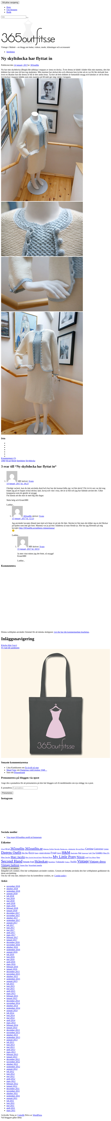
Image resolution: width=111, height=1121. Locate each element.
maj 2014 (10, 1018)
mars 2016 (10, 964)
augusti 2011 (11, 1098)
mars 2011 (10, 1110)
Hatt (79, 853)
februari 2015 (12, 996)
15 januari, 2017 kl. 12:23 (23, 518)
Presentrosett (19, 772)
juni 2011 (10, 1103)
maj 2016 (10, 959)
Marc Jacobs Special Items (33, 857)
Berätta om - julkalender (67, 849)
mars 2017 (10, 935)
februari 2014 (12, 1025)
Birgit (13, 461)
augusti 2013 (11, 1040)
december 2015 (13, 971)
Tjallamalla (60, 862)
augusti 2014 (11, 1010)
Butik (8, 12)
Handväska (74, 853)
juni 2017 (10, 928)
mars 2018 (10, 906)
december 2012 (13, 1059)
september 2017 (13, 920)
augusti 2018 (11, 893)
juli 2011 (10, 1101)
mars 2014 (10, 1023)
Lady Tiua (92, 853)
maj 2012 (10, 1076)
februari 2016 (12, 967)
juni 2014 (10, 1015)
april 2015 (10, 991)
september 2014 (13, 1008)
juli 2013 (10, 1042)
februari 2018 (12, 908)
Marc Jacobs (18, 857)
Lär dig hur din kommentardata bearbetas (71, 632)
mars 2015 (10, 993)
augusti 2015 (11, 981)
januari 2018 (11, 910)
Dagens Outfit (11, 852)
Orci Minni (92, 857)
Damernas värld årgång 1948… (33, 770)
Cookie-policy (60, 876)
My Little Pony (64, 857)
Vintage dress (97, 861)
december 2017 (13, 913)
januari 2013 (11, 1057)
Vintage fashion (10, 865)
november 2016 (13, 945)
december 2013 (13, 1030)
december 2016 (13, 942)
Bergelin (57, 849)
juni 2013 (10, 1045)
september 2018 (13, 891)
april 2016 (10, 962)
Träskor (67, 862)
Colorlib (20, 1115)
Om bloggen (11, 10)
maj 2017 (10, 930)
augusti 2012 (11, 1069)
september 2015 (13, 979)
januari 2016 (11, 969)
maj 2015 (10, 988)
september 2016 (13, 949)
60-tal (8, 461)
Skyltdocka (30, 461)
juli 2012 (10, 1071)
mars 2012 (10, 1081)
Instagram (85, 853)
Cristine (106, 849)
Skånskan (41, 861)
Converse (98, 848)
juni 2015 (10, 986)
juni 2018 (10, 898)
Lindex (99, 852)
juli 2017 (10, 925)
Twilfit (73, 861)
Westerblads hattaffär (35, 865)
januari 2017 (11, 940)
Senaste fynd (28, 862)
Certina (89, 848)
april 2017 (10, 932)
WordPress (37, 1115)
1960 (3, 461)
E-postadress (6, 788)
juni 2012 (10, 1074)
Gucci (59, 853)
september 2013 (13, 1037)
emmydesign (44, 853)
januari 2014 (11, 1027)
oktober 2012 (12, 1064)
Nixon (81, 857)
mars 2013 (10, 1052)
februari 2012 (12, 1084)
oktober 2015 (12, 976)
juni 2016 (10, 957)
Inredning (10, 52)
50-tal (3, 849)
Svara (31, 481)
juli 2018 (10, 896)
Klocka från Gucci (9, 645)
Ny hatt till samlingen (10, 648)
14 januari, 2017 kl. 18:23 (17, 483)
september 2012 (13, 1066)
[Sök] (27, 17)
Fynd (53, 852)
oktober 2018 (12, 889)
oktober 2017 (12, 918)
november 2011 (13, 1091)
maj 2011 (10, 1105)
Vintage (83, 861)
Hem (8, 7)
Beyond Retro (80, 849)
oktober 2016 (12, 947)
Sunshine (51, 862)
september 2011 (13, 1096)
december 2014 (13, 1001)
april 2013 (10, 1049)
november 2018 (13, 886)
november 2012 (13, 1062)
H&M (66, 852)
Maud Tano (11, 770)
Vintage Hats (24, 865)
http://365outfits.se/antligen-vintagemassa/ (37, 528)
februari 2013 (12, 1054)
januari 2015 (11, 998)
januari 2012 (11, 1086)
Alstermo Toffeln (48, 849)
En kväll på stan (32, 767)
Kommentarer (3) (8, 458)
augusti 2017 (11, 923)
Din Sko (25, 853)
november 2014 (13, 1003)
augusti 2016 (11, 952)
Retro (98, 857)
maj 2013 (10, 1047)
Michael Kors (47, 857)
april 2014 (10, 1020)
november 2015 (13, 974)
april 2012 (10, 1079)
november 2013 (13, 1032)
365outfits (34, 65)
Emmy (37, 853)
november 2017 (13, 915)
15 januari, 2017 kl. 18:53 (28, 549)
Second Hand (11, 861)
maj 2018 (10, 901)
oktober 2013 (12, 1035)
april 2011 (10, 1108)
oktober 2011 (12, 1093)
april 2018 (10, 903)
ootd (87, 857)
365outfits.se (34, 848)
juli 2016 (10, 954)
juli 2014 (10, 1013)
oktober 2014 (12, 1006)
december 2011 (12, 1088)
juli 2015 (10, 984)
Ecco (31, 852)
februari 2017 (12, 937)
